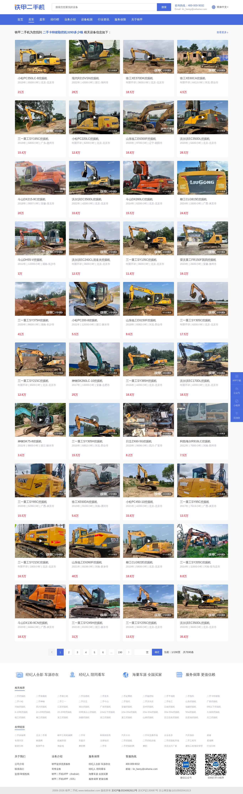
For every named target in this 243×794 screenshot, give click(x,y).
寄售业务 (56, 769)
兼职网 (82, 746)
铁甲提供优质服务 (61, 764)
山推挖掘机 (148, 717)
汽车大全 (126, 735)
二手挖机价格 (149, 740)
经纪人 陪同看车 (97, 769)
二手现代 (126, 701)
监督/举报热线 (22, 774)
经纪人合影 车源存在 (99, 764)
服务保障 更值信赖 (98, 779)
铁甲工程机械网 (64, 735)
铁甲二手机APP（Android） (66, 774)
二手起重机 (127, 696)
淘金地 (60, 746)
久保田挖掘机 (213, 712)
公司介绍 (19, 764)
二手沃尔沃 (148, 701)
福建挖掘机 (191, 707)
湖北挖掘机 (84, 707)
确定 (157, 652)
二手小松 (19, 701)
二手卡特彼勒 (213, 696)
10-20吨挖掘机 (43, 712)
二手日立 (83, 701)
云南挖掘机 (169, 707)
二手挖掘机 (20, 696)
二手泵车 (104, 696)
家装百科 (19, 746)
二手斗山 (104, 701)
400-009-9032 (133, 764)
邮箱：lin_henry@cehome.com (142, 769)
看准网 (210, 740)
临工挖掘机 (20, 717)
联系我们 (19, 769)
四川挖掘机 (41, 707)
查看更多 (222, 32)
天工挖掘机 (212, 717)
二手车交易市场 (150, 735)
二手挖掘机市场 (171, 740)
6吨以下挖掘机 (214, 707)
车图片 (82, 740)
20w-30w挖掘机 (150, 712)
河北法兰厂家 (170, 746)
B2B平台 (40, 746)
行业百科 (211, 746)
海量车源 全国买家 (98, 774)
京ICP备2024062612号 (124, 790)
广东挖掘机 (105, 707)
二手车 (82, 735)
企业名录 (168, 735)
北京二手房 (41, 735)
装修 (209, 735)
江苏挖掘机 (62, 707)
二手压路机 (84, 696)
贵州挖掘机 (148, 707)
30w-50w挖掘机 (171, 712)
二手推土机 (62, 696)
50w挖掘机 (191, 712)
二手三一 (61, 701)
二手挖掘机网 (128, 746)
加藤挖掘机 (84, 717)
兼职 (145, 746)
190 (120, 652)
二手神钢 (40, 701)
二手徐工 (168, 701)
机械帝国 (61, 740)
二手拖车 (190, 696)
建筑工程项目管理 (194, 746)
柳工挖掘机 (41, 717)
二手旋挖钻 (148, 696)
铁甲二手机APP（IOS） (64, 779)
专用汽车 (19, 740)
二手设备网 (20, 735)
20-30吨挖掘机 (64, 712)
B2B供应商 (105, 735)
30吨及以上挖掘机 (87, 712)
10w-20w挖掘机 (129, 712)
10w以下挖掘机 (107, 712)
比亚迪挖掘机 (192, 717)
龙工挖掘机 (62, 717)
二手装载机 (41, 696)
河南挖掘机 (20, 707)
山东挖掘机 (191, 701)
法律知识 (104, 740)
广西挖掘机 (212, 701)
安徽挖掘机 (127, 707)
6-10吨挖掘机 (21, 712)
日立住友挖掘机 (171, 717)
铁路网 (39, 740)
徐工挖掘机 (105, 717)
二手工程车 (191, 740)
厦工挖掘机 (127, 717)
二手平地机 (169, 696)
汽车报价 (190, 735)
